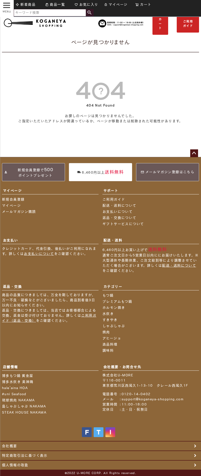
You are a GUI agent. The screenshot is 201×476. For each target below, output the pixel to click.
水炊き (108, 313)
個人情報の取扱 (15, 465)
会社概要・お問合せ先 (122, 367)
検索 (89, 12)
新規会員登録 (13, 199)
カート (160, 23)
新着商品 (28, 4)
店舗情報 (10, 367)
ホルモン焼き (113, 307)
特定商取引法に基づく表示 (25, 455)
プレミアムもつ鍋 (117, 301)
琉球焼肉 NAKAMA (18, 400)
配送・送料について (119, 205)
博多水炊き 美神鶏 (18, 381)
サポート (110, 190)
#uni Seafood (14, 394)
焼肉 (106, 332)
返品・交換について (119, 217)
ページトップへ (194, 153)
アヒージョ (111, 338)
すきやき (110, 319)
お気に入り (88, 4)
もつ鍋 (107, 295)
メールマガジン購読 (19, 211)
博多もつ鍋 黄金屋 (17, 375)
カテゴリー (112, 286)
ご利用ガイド (188, 23)
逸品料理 (110, 344)
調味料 (108, 350)
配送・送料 (112, 240)
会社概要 (9, 446)
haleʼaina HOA (15, 388)
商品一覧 (57, 4)
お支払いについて (117, 211)
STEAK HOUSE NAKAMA (24, 412)
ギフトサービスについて (123, 224)
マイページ (118, 4)
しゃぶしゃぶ (113, 326)
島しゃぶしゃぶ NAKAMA (24, 406)
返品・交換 (12, 286)
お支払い (10, 240)
